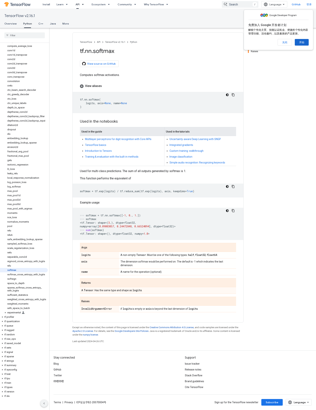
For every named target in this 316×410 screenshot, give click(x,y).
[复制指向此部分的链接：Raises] (93, 301)
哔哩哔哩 (59, 381)
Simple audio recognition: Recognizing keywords (197, 162)
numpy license (90, 334)
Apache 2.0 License (82, 331)
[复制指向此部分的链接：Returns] (94, 283)
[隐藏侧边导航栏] (44, 403)
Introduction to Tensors (98, 150)
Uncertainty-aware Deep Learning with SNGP (195, 139)
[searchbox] (24, 35)
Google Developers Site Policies (131, 331)
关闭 (284, 42)
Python (27, 23)
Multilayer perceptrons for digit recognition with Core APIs (118, 139)
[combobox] (240, 4)
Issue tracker (192, 363)
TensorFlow (86, 42)
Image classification (181, 156)
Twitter (58, 375)
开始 (301, 42)
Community (125, 4)
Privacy (69, 402)
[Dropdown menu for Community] (136, 4)
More (65, 23)
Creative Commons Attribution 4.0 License (172, 327)
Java (53, 23)
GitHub (296, 4)
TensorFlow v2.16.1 (19, 16)
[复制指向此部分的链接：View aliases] (105, 86)
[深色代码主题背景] (227, 95)
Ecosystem (99, 4)
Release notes (193, 369)
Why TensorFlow (154, 4)
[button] (24, 312)
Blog (56, 363)
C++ (40, 23)
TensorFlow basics (95, 145)
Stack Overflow (193, 375)
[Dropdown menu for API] (84, 4)
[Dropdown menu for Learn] (67, 4)
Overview (10, 23)
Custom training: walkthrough (187, 150)
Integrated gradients (181, 145)
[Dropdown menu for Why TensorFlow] (168, 4)
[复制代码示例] (233, 95)
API (78, 4)
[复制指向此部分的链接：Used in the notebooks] (121, 122)
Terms (57, 402)
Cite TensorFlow (194, 387)
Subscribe (272, 402)
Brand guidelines (194, 381)
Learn (60, 4)
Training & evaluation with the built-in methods (111, 156)
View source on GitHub (101, 63)
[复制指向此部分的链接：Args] (91, 247)
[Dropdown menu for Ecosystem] (110, 4)
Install (46, 4)
